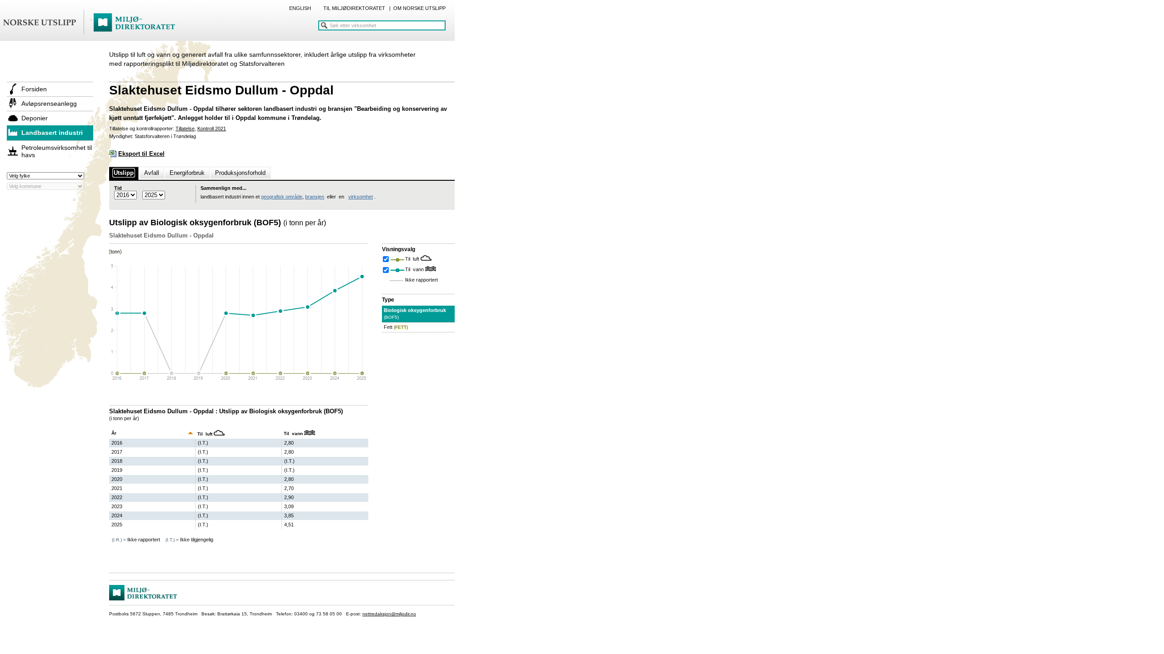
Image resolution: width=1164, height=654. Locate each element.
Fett (396, 327)
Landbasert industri (52, 132)
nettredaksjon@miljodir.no (389, 613)
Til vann (415, 269)
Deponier (34, 118)
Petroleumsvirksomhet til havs (56, 151)
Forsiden (34, 89)
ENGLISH (300, 8)
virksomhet (360, 196)
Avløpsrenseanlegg (49, 103)
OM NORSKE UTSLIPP (419, 8)
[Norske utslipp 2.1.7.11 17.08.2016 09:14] (93, 22)
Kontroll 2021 (211, 128)
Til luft (413, 259)
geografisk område (281, 196)
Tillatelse (185, 128)
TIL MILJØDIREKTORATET (354, 8)
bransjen (314, 196)
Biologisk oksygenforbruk (415, 313)
